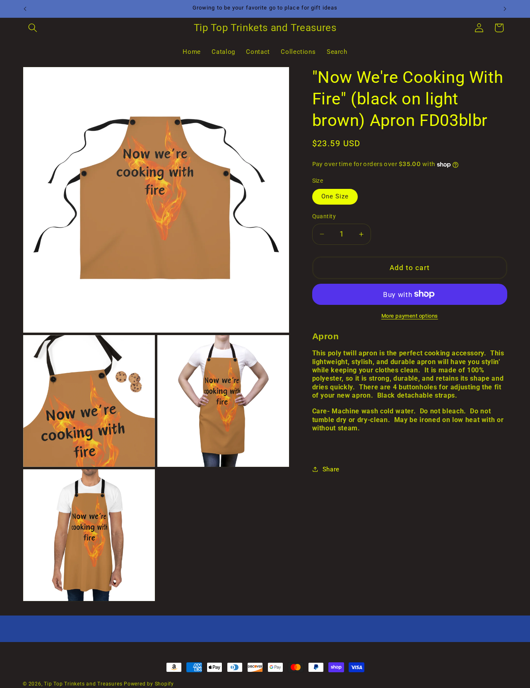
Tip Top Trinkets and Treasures (83, 684)
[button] (33, 28)
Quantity (324, 216)
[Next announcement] (505, 8)
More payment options (409, 316)
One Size (335, 196)
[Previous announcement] (25, 8)
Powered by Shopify (149, 684)
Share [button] (331, 469)
